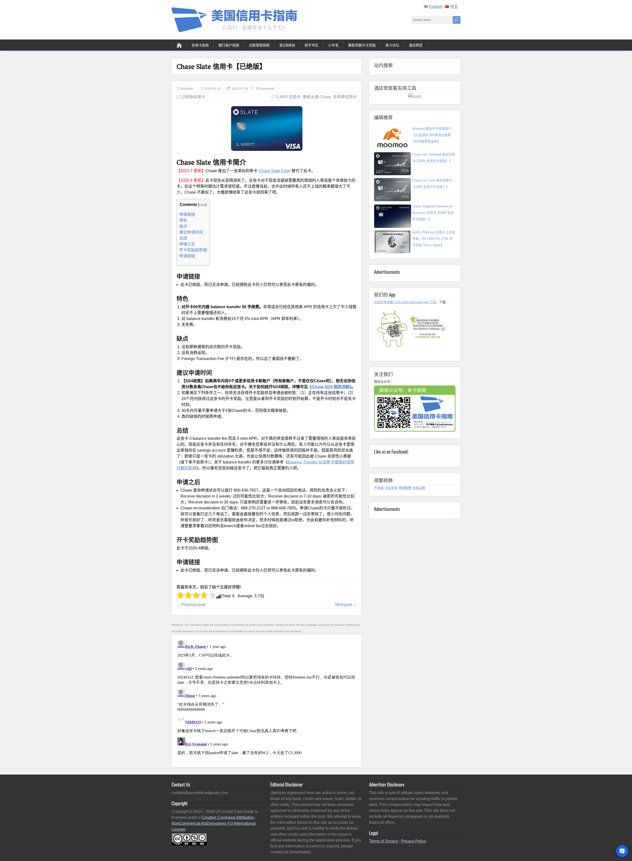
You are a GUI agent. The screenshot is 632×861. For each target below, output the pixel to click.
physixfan (186, 88)
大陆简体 (391, 488)
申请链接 (187, 214)
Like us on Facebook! (391, 451)
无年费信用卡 (345, 97)
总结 (183, 238)
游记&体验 (287, 44)
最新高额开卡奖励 (362, 44)
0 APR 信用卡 (288, 97)
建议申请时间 (191, 232)
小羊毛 (333, 44)
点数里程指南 (259, 44)
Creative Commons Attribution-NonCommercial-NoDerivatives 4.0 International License (214, 823)
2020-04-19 (212, 88)
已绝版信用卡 (193, 97)
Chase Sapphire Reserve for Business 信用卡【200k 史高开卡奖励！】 (433, 212)
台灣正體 (418, 488)
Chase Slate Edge (274, 171)
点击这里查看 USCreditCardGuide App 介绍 (405, 302)
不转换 (379, 488)
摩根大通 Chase (317, 97)
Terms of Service (383, 841)
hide (202, 205)
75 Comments (265, 88)
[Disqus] (266, 699)
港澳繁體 (404, 488)
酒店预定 (416, 44)
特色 (183, 220)
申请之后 (187, 244)
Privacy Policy (413, 841)
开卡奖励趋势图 (193, 250)
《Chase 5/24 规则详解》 (329, 387)
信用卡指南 (200, 44)
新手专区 (311, 44)
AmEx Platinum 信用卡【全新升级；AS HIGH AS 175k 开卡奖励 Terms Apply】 (433, 238)
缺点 (183, 226)
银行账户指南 (228, 44)
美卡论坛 (392, 44)
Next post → (346, 604)
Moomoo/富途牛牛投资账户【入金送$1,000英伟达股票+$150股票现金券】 (431, 135)
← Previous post (191, 604)
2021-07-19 (240, 88)
